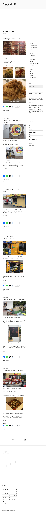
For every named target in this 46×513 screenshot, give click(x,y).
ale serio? (30, 39)
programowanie (31, 145)
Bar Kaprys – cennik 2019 (11, 39)
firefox (7, 459)
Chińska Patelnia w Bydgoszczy (13, 370)
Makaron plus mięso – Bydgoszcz (14, 299)
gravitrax (31, 43)
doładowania (5, 457)
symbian (31, 73)
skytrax (32, 49)
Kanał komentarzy (23, 455)
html (14, 461)
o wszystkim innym (32, 51)
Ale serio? (9, 4)
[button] (8, 72)
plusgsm (4, 475)
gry (8, 461)
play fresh (31, 143)
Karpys (34, 56)
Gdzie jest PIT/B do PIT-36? (36, 109)
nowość (13, 469)
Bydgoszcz (33, 55)
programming (31, 67)
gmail (11, 459)
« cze (5, 503)
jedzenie (31, 53)
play (30, 141)
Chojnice (10, 455)
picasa (14, 471)
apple (4, 451)
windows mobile (33, 77)
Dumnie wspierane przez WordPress (8, 510)
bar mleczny (12, 451)
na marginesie (32, 59)
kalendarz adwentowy (33, 138)
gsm (11, 461)
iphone (8, 463)
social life (31, 61)
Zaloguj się (22, 451)
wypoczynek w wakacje (34, 63)
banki (7, 451)
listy (10, 209)
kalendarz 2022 (34, 45)
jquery (8, 465)
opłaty (4, 471)
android (31, 69)
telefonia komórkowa (32, 79)
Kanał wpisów (22, 453)
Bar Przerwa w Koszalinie (35, 107)
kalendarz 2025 (34, 47)
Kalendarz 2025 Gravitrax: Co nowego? (36, 105)
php (11, 471)
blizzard (4, 453)
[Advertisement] (23, 17)
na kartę (13, 467)
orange (8, 471)
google (30, 129)
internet (4, 463)
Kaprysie (18, 141)
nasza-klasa (5, 469)
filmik (30, 127)
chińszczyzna (5, 455)
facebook (10, 457)
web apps (31, 75)
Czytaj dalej (5, 170)
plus (11, 473)
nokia (10, 469)
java (31, 71)
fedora (15, 457)
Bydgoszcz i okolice (34, 65)
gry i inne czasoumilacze (33, 41)
